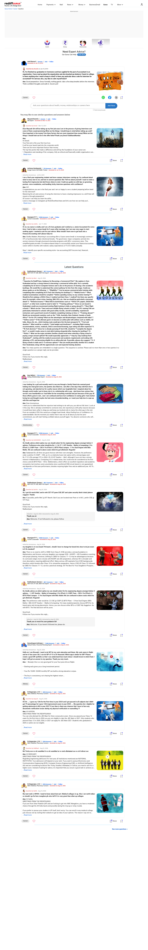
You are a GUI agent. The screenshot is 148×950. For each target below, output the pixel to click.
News (69, 5)
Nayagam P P (32, 217)
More (119, 5)
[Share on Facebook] (110, 98)
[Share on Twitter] (116, 98)
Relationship (83, 47)
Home (40, 5)
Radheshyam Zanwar (34, 271)
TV (112, 5)
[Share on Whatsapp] (103, 98)
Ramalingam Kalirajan (35, 643)
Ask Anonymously (100, 110)
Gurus (105, 5)
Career (15, 9)
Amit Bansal (31, 61)
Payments (50, 5)
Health (47, 47)
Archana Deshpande (34, 168)
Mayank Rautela (33, 119)
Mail (61, 5)
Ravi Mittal (31, 375)
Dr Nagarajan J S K (34, 692)
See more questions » (120, 829)
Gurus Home (8, 9)
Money (80, 5)
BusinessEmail (94, 5)
